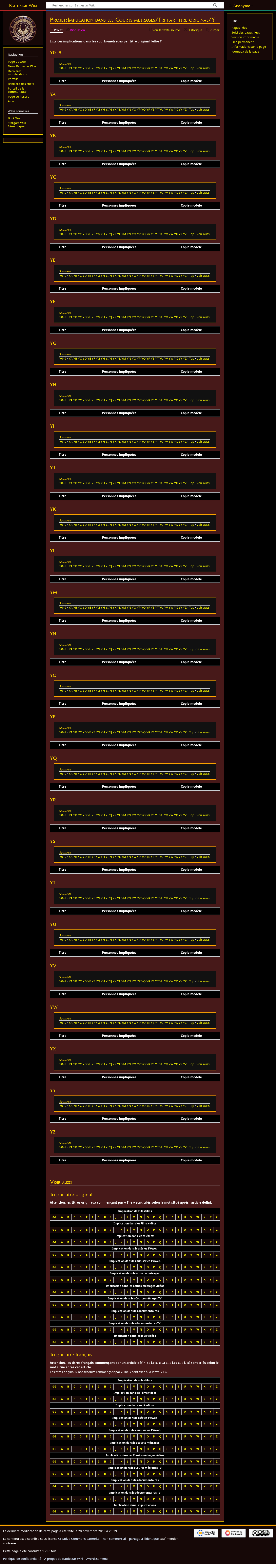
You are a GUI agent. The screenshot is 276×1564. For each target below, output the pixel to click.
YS (152, 68)
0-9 (54, 1217)
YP (139, 68)
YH (103, 68)
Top (191, 68)
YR (148, 68)
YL (119, 68)
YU (161, 68)
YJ (110, 68)
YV (166, 68)
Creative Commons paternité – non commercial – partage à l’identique (108, 1539)
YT (157, 68)
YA (71, 68)
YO (134, 68)
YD (85, 68)
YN (129, 68)
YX (176, 68)
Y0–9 (62, 68)
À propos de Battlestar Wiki (63, 1559)
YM (123, 68)
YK (114, 68)
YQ (143, 68)
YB (75, 68)
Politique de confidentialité (22, 1559)
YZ (185, 68)
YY (180, 68)
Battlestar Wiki (23, 5)
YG (98, 68)
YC (80, 68)
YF (93, 68)
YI (107, 68)
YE (89, 68)
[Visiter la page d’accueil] (23, 28)
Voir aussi (203, 68)
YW (171, 68)
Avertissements (97, 1559)
